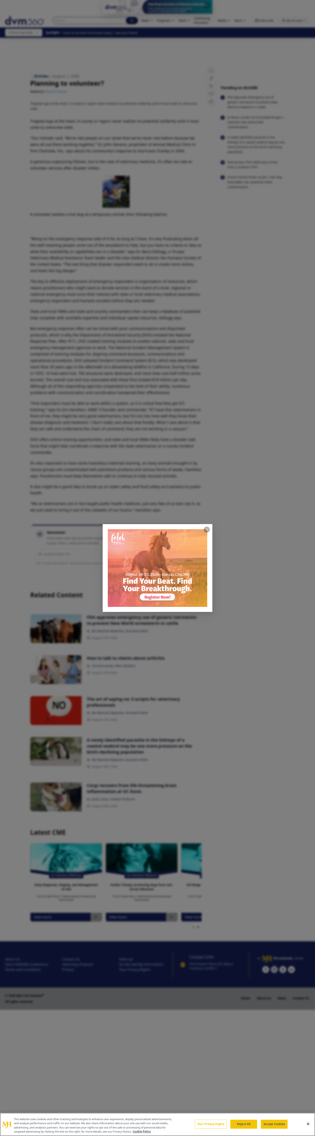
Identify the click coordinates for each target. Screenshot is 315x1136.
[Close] (308, 1124)
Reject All (243, 1124)
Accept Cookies (274, 1124)
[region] (157, 1124)
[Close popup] (207, 530)
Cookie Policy (142, 1131)
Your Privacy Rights (210, 1124)
